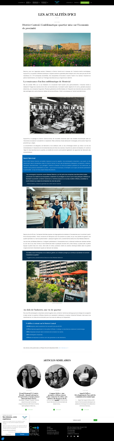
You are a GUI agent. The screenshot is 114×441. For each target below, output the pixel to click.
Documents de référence (53, 432)
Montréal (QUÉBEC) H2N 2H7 (74, 428)
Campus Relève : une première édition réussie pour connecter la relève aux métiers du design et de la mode (57, 397)
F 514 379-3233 (71, 432)
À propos (76, 2)
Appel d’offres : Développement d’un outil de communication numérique (85, 395)
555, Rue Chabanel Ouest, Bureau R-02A (77, 427)
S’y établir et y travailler (44, 2)
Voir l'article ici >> (63, 348)
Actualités (68, 2)
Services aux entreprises (35, 2)
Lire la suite (30, 409)
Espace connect (84, 2)
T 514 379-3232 (71, 430)
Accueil (49, 427)
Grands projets (28, 2)
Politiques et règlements (53, 433)
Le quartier (20, 2)
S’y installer (50, 428)
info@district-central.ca (73, 433)
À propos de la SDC (51, 430)
